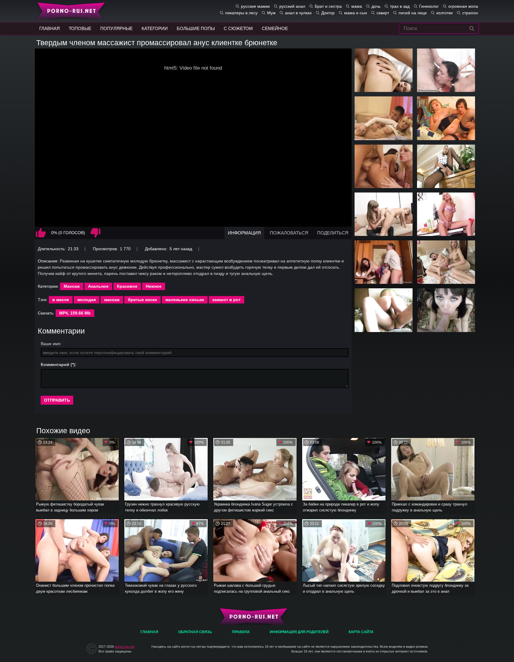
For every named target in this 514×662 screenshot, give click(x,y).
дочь (376, 6)
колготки (444, 12)
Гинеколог (429, 6)
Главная (69, 10)
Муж (271, 12)
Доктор (328, 12)
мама (356, 6)
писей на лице (413, 12)
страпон (470, 12)
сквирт (383, 12)
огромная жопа (463, 6)
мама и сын (355, 12)
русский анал (292, 6)
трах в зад (400, 6)
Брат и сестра (328, 6)
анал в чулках (298, 12)
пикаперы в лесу (241, 12)
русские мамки (255, 6)
